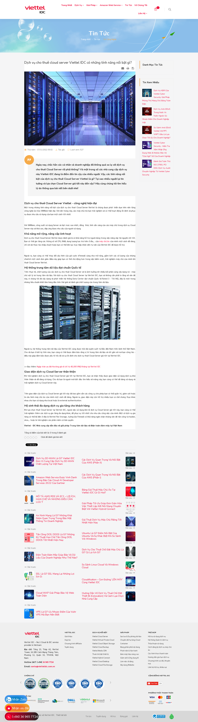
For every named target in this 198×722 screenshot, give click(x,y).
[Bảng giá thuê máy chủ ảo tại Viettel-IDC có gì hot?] (130, 491)
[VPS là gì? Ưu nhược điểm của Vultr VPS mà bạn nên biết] (29, 613)
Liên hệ (142, 13)
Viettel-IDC (49, 715)
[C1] (30, 684)
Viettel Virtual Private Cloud (103, 640)
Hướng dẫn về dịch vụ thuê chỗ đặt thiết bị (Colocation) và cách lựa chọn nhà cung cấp (103, 595)
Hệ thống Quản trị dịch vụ (158, 640)
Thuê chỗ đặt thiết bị (100, 654)
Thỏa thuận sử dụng (156, 643)
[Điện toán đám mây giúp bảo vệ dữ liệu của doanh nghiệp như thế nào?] (29, 556)
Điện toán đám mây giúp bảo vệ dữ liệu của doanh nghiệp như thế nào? (56, 556)
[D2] (44, 700)
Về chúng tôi (140, 5)
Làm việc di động (126, 661)
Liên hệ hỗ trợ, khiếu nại (157, 667)
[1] (155, 9)
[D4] (71, 700)
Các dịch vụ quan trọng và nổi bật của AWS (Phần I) (101, 476)
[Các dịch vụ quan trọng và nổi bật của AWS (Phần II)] (130, 461)
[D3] (57, 700)
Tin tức (128, 5)
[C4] (71, 684)
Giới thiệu (68, 636)
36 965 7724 (48, 662)
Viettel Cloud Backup (100, 647)
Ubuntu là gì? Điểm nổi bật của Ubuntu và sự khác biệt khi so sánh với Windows (101, 536)
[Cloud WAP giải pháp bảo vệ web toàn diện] (29, 594)
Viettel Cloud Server (100, 636)
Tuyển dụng (69, 647)
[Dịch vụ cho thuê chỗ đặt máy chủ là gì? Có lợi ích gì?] (130, 551)
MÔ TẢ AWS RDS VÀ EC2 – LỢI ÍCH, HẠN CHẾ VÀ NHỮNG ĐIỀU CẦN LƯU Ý (56, 499)
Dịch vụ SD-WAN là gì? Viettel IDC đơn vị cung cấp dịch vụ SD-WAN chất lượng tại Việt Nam (55, 461)
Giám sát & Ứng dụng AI (129, 658)
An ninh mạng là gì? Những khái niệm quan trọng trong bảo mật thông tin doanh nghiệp (54, 518)
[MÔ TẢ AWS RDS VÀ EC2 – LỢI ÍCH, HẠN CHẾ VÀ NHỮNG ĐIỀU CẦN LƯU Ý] (29, 499)
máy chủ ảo (104, 241)
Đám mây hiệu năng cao (129, 654)
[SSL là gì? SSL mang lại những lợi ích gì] (29, 575)
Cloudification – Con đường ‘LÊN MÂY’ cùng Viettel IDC (102, 581)
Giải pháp (91, 5)
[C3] (57, 684)
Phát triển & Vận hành (129, 650)
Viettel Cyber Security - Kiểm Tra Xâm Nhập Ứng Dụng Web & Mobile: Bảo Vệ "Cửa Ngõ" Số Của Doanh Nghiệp (156, 150)
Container (124, 643)
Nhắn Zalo (19, 699)
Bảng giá (124, 716)
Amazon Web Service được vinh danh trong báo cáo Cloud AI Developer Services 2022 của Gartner (56, 480)
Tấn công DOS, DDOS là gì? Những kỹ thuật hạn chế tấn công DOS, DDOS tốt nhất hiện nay (55, 537)
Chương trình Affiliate (73, 643)
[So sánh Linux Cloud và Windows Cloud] (130, 566)
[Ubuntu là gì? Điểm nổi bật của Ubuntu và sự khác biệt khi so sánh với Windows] (130, 536)
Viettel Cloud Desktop (100, 661)
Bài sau (129, 453)
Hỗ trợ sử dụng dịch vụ (157, 636)
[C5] (85, 684)
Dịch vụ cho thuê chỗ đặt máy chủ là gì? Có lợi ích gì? (103, 551)
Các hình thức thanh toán (158, 653)
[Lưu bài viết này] (133, 68)
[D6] (99, 700)
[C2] (44, 684)
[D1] (30, 700)
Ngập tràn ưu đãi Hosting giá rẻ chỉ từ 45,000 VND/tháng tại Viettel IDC (68, 366)
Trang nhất (66, 5)
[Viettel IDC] (35, 9)
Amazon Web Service (110, 5)
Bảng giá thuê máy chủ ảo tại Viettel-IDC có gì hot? (98, 491)
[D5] (85, 700)
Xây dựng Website (127, 665)
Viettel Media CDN (99, 650)
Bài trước (31, 453)
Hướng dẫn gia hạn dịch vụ (158, 657)
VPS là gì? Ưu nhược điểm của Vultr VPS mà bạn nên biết (56, 613)
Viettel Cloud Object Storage (103, 643)
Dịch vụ (79, 5)
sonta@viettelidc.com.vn (43, 666)
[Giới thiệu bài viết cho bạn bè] (123, 68)
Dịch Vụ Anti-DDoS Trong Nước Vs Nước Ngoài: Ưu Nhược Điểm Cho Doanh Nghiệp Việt (156, 116)
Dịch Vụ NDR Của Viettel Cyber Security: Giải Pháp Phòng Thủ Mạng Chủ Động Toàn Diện (156, 97)
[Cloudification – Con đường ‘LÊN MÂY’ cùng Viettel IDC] (130, 581)
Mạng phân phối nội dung (130, 647)
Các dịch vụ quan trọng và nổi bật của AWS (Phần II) (101, 461)
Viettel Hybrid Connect (101, 658)
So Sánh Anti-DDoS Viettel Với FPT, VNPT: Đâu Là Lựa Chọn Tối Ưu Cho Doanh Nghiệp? (156, 132)
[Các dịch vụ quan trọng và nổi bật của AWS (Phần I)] (130, 476)
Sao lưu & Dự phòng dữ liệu (130, 636)
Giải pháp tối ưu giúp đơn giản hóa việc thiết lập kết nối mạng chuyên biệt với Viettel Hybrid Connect (102, 506)
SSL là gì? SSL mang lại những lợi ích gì (55, 575)
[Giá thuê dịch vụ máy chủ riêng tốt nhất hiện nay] (130, 521)
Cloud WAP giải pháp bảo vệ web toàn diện (55, 594)
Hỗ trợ (113, 716)
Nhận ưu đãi (20, 708)
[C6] (99, 684)
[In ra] (128, 68)
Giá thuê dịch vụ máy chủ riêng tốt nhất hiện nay (101, 521)
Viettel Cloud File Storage (102, 665)
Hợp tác (68, 640)
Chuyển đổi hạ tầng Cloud (130, 640)
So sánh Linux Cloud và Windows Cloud (100, 566)
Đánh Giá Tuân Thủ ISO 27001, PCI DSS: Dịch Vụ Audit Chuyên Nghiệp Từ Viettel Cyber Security (156, 168)
